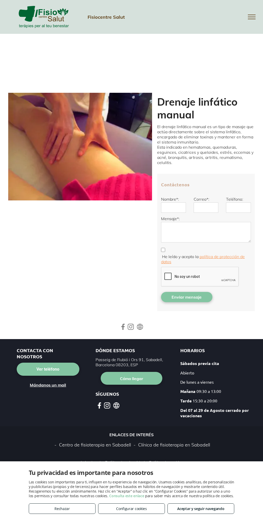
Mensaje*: (170, 218)
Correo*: (201, 199)
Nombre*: (170, 199)
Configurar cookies (131, 508)
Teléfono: (234, 199)
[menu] (251, 17)
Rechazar (62, 508)
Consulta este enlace (126, 495)
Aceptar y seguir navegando (200, 508)
